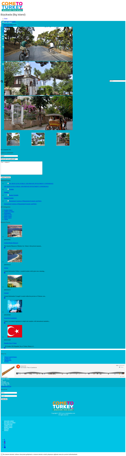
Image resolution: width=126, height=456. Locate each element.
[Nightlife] (11, 189)
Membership (8, 360)
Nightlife (6, 192)
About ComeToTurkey (11, 357)
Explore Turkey (8, 210)
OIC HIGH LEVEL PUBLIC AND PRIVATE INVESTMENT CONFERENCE (26, 186)
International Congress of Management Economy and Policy (20, 204)
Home (5, 18)
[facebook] (4, 439)
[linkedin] (4, 446)
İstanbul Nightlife (9, 198)
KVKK (7, 361)
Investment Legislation (10, 318)
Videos (6, 219)
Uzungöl (6, 293)
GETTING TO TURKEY (10, 422)
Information (6, 26)
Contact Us (8, 358)
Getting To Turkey (9, 211)
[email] (4, 447)
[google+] (4, 444)
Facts (4, 67)
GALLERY (6, 429)
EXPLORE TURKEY (9, 421)
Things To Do (8, 214)
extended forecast (6, 386)
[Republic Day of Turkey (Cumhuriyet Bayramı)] (15, 337)
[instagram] (4, 443)
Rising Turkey (8, 216)
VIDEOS (6, 430)
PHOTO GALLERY (10, 21)
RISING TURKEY (8, 427)
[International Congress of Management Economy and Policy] (25, 201)
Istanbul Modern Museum (11, 243)
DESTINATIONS (8, 424)
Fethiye (6, 268)
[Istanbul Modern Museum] (15, 236)
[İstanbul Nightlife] (13, 195)
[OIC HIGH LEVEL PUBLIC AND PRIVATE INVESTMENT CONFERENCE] (30, 183)
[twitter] (4, 441)
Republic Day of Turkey (10, 343)
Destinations (7, 213)
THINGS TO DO (8, 425)
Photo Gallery (8, 217)
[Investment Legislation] (15, 312)
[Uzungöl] (15, 287)
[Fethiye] (15, 261)
